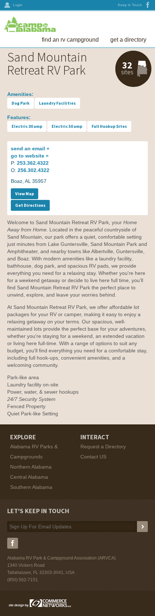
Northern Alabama (31, 467)
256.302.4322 (33, 170)
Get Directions (30, 205)
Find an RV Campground (70, 40)
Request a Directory (103, 446)
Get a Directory (128, 40)
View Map (24, 193)
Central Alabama (29, 477)
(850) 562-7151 (22, 579)
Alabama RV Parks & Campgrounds (34, 452)
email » (30, 148)
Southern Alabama (31, 487)
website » (30, 156)
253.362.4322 (33, 163)
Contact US (93, 457)
